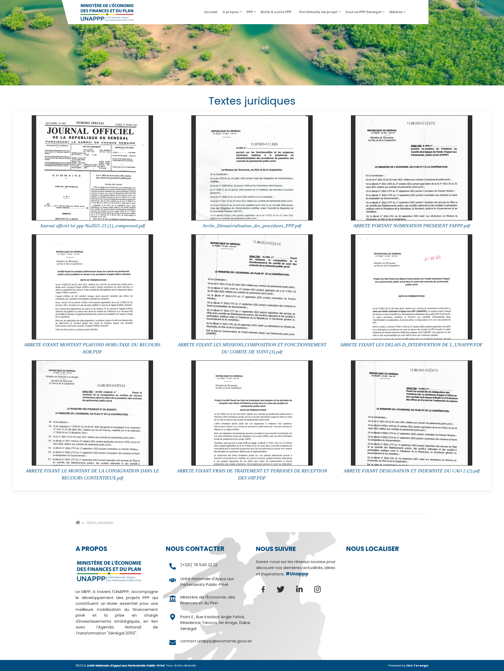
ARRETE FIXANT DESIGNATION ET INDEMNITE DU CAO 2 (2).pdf (412, 470)
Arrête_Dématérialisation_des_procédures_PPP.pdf (252, 225)
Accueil (210, 11)
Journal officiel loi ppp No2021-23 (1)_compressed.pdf (92, 225)
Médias (398, 13)
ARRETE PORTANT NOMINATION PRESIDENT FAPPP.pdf (411, 225)
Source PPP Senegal (365, 13)
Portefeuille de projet (320, 13)
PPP (251, 13)
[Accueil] (107, 12)
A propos (233, 13)
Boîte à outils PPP (278, 13)
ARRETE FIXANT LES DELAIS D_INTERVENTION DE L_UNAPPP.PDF (411, 344)
